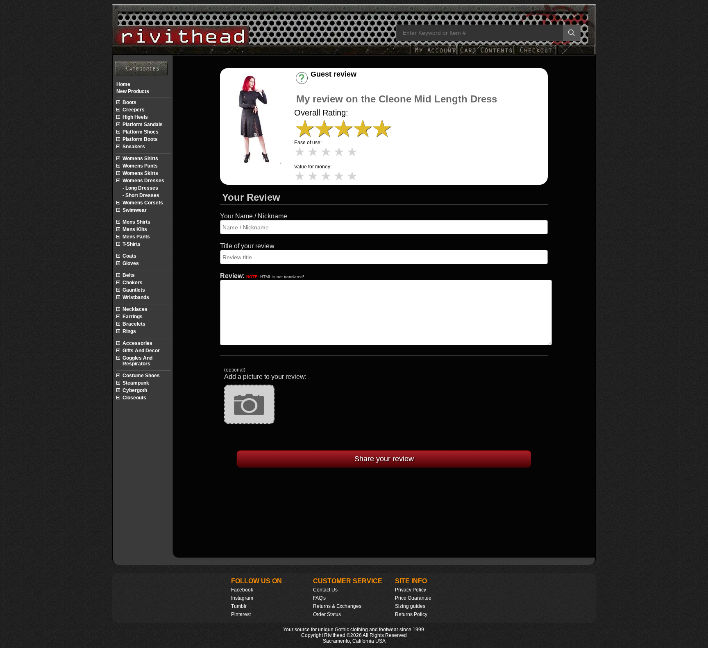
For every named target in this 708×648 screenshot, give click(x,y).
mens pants (136, 237)
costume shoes (141, 375)
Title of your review (247, 245)
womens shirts (140, 158)
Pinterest (241, 614)
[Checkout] (535, 54)
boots (129, 102)
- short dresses (141, 195)
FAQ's (319, 598)
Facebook (242, 590)
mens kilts (135, 229)
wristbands (136, 297)
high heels (135, 117)
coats (129, 256)
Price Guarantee (413, 598)
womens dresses (143, 181)
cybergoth (135, 390)
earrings (133, 316)
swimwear (135, 210)
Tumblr (239, 606)
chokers (133, 282)
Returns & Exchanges (337, 606)
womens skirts (140, 173)
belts (129, 275)
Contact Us (325, 590)
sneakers (134, 147)
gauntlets (134, 290)
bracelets (134, 324)
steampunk (136, 383)
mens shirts (136, 222)
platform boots (140, 139)
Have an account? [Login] (340, 81)
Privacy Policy (410, 590)
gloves (131, 263)
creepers (134, 110)
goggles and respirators (137, 361)
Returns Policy (411, 614)
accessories (137, 343)
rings (129, 331)
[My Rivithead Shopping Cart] (486, 54)
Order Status (327, 614)
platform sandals (143, 124)
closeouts (134, 398)
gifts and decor (141, 350)
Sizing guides (410, 606)
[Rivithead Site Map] (141, 68)
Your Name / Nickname (253, 216)
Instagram (242, 598)
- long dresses (140, 188)
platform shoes (141, 132)
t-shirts (132, 244)
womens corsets (143, 203)
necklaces (135, 309)
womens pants (140, 166)
